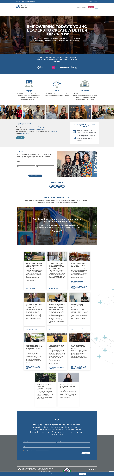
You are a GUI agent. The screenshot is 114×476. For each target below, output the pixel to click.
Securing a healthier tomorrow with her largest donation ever (67, 386)
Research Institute (31, 1)
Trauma (33, 288)
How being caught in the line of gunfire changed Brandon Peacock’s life (34, 265)
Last (37, 166)
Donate (91, 7)
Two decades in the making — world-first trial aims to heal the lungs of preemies (57, 306)
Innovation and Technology (35, 328)
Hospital (18, 1)
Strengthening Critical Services (78, 327)
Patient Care (28, 288)
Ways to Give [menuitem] (71, 7)
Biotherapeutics (75, 281)
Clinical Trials (52, 327)
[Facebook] (55, 186)
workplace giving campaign (39, 127)
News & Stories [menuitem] (55, 7)
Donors (71, 405)
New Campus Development (77, 284)
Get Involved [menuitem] (64, 7)
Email (18, 169)
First (18, 166)
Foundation (23, 1)
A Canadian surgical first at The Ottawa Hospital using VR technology (34, 306)
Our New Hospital (81, 7)
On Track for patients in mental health (44, 385)
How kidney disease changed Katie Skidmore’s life (78, 306)
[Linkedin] (51, 186)
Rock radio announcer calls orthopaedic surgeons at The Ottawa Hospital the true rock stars (34, 347)
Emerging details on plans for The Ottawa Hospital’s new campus (78, 265)
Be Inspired (35, 464)
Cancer (50, 288)
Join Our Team (42, 464)
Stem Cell (79, 368)
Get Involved (28, 464)
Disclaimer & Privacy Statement (89, 471)
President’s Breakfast (25, 133)
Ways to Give (20, 464)
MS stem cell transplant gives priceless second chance (78, 346)
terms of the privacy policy (42, 450)
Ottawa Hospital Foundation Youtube (93, 469)
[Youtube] (63, 186)
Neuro (72, 287)
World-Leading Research (81, 286)
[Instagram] (59, 186)
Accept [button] (82, 474)
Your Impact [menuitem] (48, 7)
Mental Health (40, 405)
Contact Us (50, 464)
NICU (54, 328)
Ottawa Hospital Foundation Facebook (90, 469)
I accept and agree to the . (37, 450)
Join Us (57, 44)
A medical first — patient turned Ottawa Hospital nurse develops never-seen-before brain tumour (57, 266)
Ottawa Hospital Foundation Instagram (95, 469)
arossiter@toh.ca (21, 158)
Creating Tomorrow (83, 366)
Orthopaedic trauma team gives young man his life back (56, 346)
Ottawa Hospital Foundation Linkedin (91, 469)
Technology (83, 287)
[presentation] (34, 256)
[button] (96, 7)
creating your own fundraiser (36, 129)
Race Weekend (53, 131)
